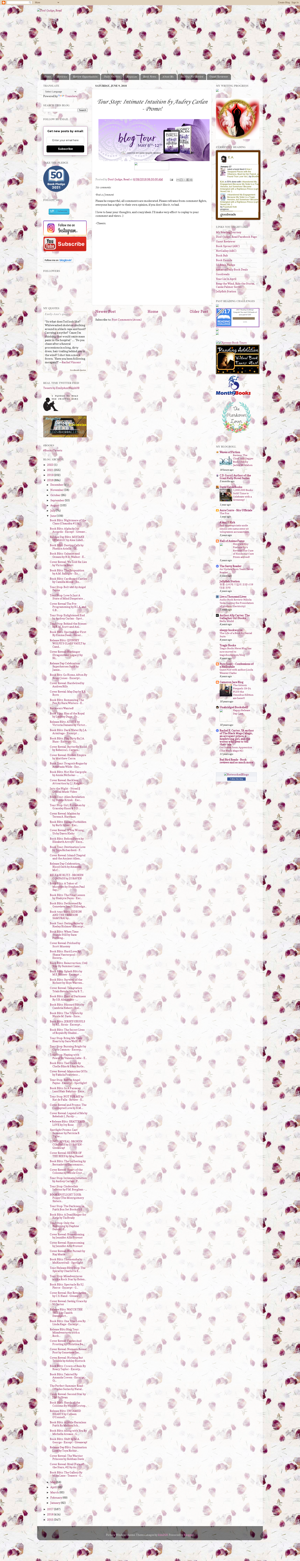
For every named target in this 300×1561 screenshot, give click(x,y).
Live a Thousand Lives (233, 596)
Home (47, 76)
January (55, 1502)
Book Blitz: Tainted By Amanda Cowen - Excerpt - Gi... (68, 1377)
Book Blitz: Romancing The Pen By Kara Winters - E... (67, 701)
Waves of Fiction (230, 452)
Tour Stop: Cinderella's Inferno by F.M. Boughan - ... (68, 1188)
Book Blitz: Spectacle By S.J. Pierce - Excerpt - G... (67, 1286)
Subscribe (65, 149)
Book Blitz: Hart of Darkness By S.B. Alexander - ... (68, 998)
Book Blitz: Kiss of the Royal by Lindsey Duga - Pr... (67, 715)
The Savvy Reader (230, 566)
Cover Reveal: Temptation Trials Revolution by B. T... (67, 989)
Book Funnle (224, 260)
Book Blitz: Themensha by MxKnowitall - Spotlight (66, 1261)
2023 (50, 464)
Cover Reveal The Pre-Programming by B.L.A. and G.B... (68, 607)
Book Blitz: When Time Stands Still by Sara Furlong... (64, 935)
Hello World (227, 621)
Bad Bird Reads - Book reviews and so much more (236, 761)
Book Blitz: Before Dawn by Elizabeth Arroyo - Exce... (67, 840)
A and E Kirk (227, 522)
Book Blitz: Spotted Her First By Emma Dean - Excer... (68, 633)
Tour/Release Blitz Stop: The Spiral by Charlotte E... (67, 1269)
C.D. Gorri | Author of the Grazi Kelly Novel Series (235, 477)
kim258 (163, 1535)
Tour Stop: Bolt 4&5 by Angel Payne (68, 588)
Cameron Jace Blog (231, 682)
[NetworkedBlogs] (236, 774)
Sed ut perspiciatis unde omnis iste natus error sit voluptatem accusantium (234, 528)
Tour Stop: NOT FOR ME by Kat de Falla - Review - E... (67, 1098)
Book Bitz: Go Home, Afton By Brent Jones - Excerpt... (68, 676)
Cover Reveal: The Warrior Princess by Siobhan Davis (67, 1457)
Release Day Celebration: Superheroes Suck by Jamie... (65, 666)
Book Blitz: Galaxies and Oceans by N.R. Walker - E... (67, 555)
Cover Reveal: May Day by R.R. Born (68, 693)
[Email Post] (171, 179)
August (55, 505)
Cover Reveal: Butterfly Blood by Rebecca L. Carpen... (68, 748)
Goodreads (223, 274)
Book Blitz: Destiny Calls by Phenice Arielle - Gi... (67, 547)
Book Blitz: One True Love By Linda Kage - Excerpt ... (68, 1322)
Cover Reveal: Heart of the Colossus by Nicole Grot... (67, 1171)
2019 (50, 475)
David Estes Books (231, 487)
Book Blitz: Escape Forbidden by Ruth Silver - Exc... (68, 823)
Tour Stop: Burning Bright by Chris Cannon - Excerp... (68, 1048)
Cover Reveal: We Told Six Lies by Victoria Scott (68, 563)
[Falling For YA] (65, 436)
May (53, 1482)
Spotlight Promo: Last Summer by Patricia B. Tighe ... (65, 1133)
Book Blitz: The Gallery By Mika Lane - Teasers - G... (66, 1474)
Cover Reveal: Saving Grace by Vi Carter (68, 1303)
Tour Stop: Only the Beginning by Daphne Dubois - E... (64, 1226)
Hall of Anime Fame (232, 541)
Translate (71, 96)
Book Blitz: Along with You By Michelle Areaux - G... (68, 1432)
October (55, 495)
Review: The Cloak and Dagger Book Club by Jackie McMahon (243, 460)
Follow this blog (236, 779)
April (53, 1487)
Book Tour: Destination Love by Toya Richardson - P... (67, 848)
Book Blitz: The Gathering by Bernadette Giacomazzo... (68, 1163)
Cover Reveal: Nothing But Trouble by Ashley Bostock (67, 1359)
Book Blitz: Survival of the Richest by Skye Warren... (67, 981)
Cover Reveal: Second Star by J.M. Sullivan (68, 1395)
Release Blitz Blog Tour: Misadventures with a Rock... (65, 1332)
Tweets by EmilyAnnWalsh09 (61, 388)
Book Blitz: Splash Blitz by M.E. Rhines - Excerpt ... (66, 973)
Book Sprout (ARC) (228, 246)
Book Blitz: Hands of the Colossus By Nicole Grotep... (68, 1404)
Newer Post (105, 311)
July (53, 510)
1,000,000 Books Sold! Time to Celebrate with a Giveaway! (243, 494)
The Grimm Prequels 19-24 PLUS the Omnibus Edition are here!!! (243, 692)
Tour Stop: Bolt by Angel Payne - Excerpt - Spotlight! (68, 1081)
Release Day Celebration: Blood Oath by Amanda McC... (65, 867)
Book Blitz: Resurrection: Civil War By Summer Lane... (68, 964)
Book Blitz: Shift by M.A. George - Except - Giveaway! (68, 1440)
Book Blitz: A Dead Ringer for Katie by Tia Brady (68, 1216)
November (57, 490)
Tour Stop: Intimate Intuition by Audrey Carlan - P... (68, 1179)
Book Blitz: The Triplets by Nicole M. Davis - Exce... (66, 1014)
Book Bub (222, 255)
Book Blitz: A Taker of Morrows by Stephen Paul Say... (67, 886)
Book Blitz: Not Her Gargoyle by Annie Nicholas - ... (68, 773)
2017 (50, 1509)
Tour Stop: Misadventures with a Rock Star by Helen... (68, 1278)
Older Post (199, 311)
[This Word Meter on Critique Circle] (217, 90)
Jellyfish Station (226, 291)
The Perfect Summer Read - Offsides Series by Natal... (67, 1387)
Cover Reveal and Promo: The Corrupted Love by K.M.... (68, 1106)
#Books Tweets (52, 450)
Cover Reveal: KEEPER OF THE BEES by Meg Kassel (66, 1154)
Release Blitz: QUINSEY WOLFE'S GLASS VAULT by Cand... (68, 643)
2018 (50, 480)
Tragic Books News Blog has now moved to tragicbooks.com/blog (235, 651)
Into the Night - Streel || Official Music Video (65, 790)
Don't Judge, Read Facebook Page (236, 236)
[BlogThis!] (181, 180)
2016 (50, 1514)
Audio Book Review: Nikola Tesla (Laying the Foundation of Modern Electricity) (237, 603)
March (54, 1492)
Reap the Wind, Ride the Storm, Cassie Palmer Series (235, 285)
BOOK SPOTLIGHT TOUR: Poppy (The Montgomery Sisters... (67, 1198)
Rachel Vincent (71, 362)
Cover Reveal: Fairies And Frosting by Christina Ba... (67, 1342)
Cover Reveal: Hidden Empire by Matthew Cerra (68, 756)
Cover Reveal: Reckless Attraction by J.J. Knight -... (68, 782)
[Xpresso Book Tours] (233, 342)
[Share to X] (184, 180)
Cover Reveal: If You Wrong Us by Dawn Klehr (67, 832)
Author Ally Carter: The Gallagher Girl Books (235, 617)
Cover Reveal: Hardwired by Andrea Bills (67, 684)
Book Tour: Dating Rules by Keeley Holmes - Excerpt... (67, 925)
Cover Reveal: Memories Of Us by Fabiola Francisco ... (68, 1073)
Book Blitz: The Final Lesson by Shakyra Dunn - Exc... (67, 896)
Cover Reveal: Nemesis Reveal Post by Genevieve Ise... (68, 1351)
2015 (50, 1519)
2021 (50, 470)
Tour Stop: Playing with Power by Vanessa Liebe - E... (68, 1056)
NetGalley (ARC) (226, 250)
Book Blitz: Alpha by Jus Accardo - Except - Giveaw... (68, 530)
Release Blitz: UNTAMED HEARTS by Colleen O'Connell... (65, 1414)
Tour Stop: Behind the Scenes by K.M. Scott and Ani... (68, 625)
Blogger (189, 1535)
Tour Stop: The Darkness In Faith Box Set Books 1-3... (67, 1207)
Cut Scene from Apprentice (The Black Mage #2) (236, 749)
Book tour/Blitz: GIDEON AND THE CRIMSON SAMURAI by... (66, 915)
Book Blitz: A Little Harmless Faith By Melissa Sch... (68, 1424)
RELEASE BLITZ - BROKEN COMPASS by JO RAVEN (67, 876)
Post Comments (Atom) (126, 319)
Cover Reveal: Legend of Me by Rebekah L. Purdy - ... (68, 1115)
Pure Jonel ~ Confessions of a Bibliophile (236, 665)
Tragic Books (228, 645)
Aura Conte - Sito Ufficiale (236, 510)
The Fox (224, 513)
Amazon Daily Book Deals (232, 269)
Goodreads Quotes (78, 370)
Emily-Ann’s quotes (57, 314)
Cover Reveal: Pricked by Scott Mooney (65, 944)
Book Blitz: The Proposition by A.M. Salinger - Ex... (67, 572)
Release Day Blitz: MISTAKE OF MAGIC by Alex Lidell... (67, 538)
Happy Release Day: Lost (241, 712)
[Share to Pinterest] (191, 180)
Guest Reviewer (219, 76)
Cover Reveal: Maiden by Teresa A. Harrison (65, 815)
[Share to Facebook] (188, 180)
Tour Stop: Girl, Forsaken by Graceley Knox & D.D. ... (67, 807)
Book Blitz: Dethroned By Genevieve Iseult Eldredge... (68, 905)
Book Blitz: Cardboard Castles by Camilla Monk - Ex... (68, 580)
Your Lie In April (226, 279)
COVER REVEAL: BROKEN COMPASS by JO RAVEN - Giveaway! (66, 1145)
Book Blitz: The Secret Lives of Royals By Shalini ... (67, 1031)
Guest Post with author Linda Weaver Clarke (236, 671)
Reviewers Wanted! (62, 708)
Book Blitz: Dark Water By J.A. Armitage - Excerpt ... (68, 731)
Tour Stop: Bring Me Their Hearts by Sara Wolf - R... (66, 1039)
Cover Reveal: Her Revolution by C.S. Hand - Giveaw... (68, 1294)
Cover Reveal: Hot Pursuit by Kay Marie (67, 1252)
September (57, 500)
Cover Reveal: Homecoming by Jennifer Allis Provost (67, 1236)
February (56, 1497)
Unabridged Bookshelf (234, 707)
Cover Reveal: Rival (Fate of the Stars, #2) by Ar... (67, 1466)
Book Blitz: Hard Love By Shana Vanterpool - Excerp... (65, 954)
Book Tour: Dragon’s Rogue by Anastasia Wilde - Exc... (68, 765)
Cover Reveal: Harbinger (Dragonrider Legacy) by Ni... (66, 655)
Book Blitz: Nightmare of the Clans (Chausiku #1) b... (68, 522)
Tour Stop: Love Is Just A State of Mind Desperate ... (67, 597)
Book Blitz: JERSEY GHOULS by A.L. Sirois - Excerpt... (67, 1023)
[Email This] (178, 180)
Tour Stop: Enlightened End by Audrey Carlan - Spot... (67, 617)
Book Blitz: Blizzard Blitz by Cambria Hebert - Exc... (67, 1006)
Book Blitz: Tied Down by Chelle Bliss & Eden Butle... (67, 1064)
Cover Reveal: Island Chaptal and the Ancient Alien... (67, 857)
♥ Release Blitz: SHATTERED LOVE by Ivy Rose (67, 1123)
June (53, 515)
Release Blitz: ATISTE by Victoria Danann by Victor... (68, 723)
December (57, 484)
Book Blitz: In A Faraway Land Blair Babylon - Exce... (68, 1090)
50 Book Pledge (225, 265)
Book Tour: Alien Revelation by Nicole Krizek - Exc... (67, 798)
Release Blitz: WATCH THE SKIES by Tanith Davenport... (66, 1313)
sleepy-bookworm (231, 630)
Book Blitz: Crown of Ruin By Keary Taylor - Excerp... (68, 1367)
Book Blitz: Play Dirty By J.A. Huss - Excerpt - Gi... (67, 740)
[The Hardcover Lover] (236, 434)
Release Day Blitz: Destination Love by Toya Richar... (68, 1449)
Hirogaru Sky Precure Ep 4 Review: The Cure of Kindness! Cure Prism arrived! (243, 550)
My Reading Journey (228, 232)
